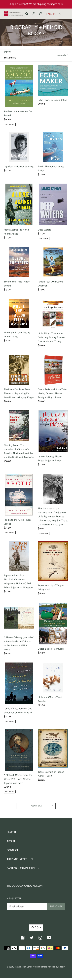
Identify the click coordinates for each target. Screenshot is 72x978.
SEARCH (11, 832)
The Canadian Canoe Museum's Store (30, 967)
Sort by (7, 52)
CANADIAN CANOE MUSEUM (23, 868)
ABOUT (11, 841)
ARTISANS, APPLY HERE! (20, 859)
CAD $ (35, 927)
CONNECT (12, 850)
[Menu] (66, 13)
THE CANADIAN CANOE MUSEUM (25, 886)
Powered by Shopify (56, 967)
